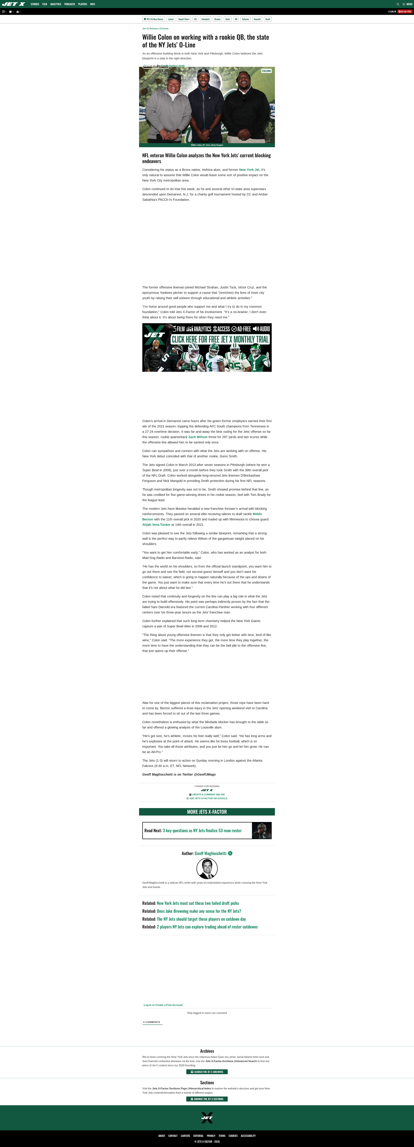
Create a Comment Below (208, 794)
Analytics (55, 4)
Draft (268, 19)
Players (82, 4)
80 (236, 19)
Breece (217, 19)
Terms (222, 1136)
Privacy (211, 1136)
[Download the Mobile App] (3, 11)
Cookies (233, 1136)
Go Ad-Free (406, 11)
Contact (173, 1136)
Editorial (198, 1136)
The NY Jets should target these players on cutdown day (201, 919)
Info (92, 4)
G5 (195, 19)
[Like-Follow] (18, 11)
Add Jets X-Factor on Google (208, 798)
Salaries (245, 19)
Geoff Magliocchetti (173, 65)
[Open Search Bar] (398, 4)
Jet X (145, 28)
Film (44, 4)
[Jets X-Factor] (14, 4)
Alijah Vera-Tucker (156, 524)
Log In (393, 11)
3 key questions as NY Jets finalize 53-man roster (202, 830)
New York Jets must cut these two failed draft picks (198, 903)
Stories (35, 4)
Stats (227, 19)
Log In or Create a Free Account (163, 1005)
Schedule (206, 19)
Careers (185, 1136)
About (161, 1136)
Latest (171, 19)
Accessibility (248, 1136)
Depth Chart (184, 19)
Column (164, 28)
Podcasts (69, 4)
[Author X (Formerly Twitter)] (230, 853)
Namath (257, 19)
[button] (407, 4)
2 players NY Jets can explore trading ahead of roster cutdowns (207, 926)
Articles (154, 28)
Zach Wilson (197, 437)
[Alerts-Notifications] (11, 11)
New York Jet (249, 169)
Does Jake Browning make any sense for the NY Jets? (199, 911)
